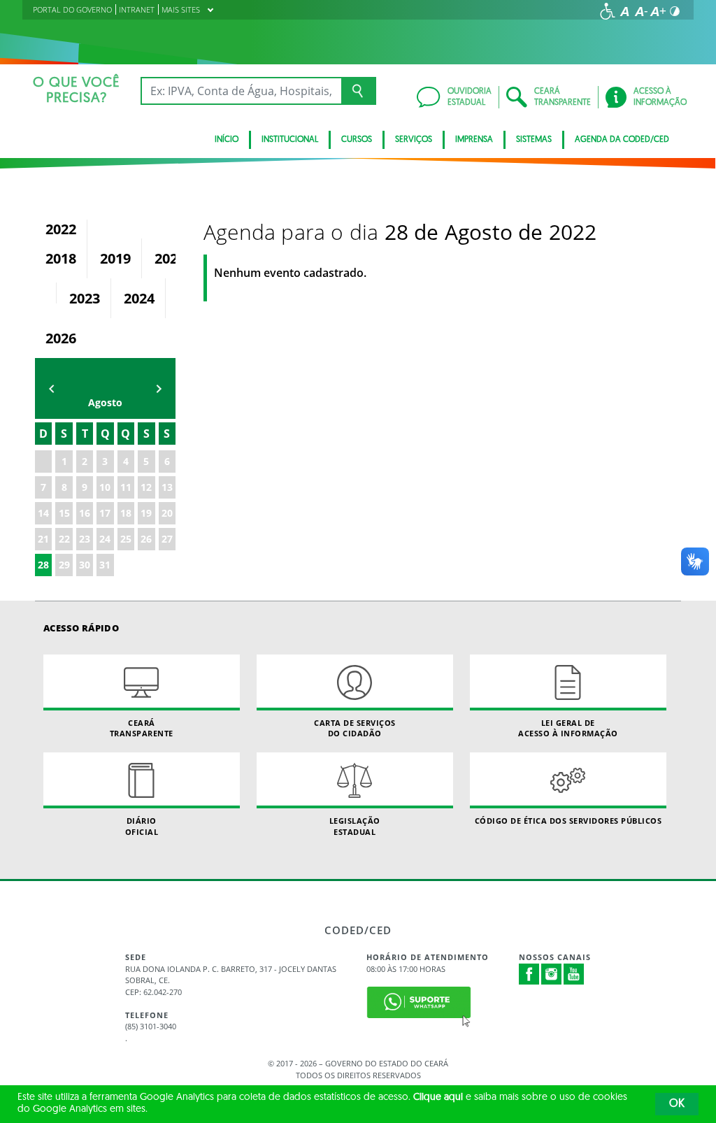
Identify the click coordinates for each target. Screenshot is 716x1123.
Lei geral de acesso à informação (568, 727)
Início (226, 140)
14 (43, 513)
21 (43, 538)
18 (125, 513)
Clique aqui (438, 1097)
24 (104, 538)
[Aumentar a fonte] (658, 11)
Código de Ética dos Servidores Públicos (568, 820)
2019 (115, 258)
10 (104, 487)
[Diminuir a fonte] (641, 11)
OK (677, 1104)
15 (64, 513)
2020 (170, 258)
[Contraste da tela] (674, 11)
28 (43, 564)
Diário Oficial (142, 825)
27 (167, 538)
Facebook (529, 974)
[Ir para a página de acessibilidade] (607, 11)
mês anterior (52, 388)
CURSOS (356, 140)
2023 (84, 298)
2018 (60, 258)
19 (146, 513)
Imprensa (474, 140)
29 (64, 564)
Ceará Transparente (141, 727)
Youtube (574, 974)
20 (167, 513)
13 (167, 487)
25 (125, 538)
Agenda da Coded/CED (622, 140)
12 (146, 487)
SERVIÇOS (413, 140)
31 (104, 564)
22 (64, 538)
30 (84, 564)
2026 (60, 338)
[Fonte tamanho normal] (624, 11)
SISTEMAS (534, 140)
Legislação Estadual (354, 825)
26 (146, 538)
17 (104, 513)
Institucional (290, 140)
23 (84, 538)
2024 (139, 298)
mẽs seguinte (159, 388)
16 (84, 513)
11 (125, 487)
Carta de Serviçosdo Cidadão (355, 727)
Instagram (551, 974)
